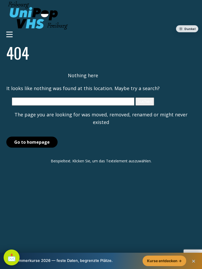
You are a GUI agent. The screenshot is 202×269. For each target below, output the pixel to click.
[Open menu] (101, 34)
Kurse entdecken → (164, 260)
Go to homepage (32, 142)
